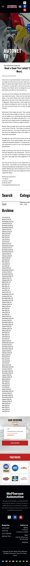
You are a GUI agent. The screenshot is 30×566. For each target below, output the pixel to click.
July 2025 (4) (5, 387)
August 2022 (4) (6, 316)
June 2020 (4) (6, 264)
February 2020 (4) (7, 256)
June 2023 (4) (6, 336)
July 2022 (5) (5, 314)
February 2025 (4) (7, 377)
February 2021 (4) (7, 280)
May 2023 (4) (5, 334)
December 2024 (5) (7, 373)
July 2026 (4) (5, 411)
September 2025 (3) (7, 391)
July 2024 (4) (5, 363)
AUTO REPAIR (6, 533)
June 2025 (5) (6, 385)
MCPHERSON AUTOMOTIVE (12, 65)
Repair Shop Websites (20, 551)
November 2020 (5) (7, 274)
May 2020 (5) (5, 262)
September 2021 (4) (7, 294)
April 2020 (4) (6, 260)
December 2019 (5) (7, 251)
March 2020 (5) (6, 258)
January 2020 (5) (6, 254)
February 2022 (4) (7, 304)
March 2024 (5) (6, 355)
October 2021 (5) (7, 296)
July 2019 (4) (5, 241)
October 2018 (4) (7, 223)
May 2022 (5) (5, 310)
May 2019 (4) (5, 237)
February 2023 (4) (7, 328)
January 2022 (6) (6, 302)
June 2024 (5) (6, 361)
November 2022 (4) (7, 322)
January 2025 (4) (6, 375)
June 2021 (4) (6, 288)
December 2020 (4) (7, 276)
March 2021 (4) (6, 282)
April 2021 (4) (6, 284)
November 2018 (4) (7, 225)
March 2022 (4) (6, 306)
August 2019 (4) (6, 243)
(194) (25, 204)
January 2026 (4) (6, 399)
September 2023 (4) (7, 342)
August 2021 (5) (6, 292)
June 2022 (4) (6, 312)
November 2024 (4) (7, 371)
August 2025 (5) (6, 389)
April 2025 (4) (6, 381)
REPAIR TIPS (6, 536)
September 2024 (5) (7, 367)
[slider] (15, 422)
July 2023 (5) (5, 338)
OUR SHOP (5, 528)
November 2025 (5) (7, 395)
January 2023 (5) (6, 326)
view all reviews (15, 443)
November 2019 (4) (7, 249)
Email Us (25, 542)
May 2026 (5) (5, 407)
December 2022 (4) (7, 324)
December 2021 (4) (7, 300)
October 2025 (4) (7, 393)
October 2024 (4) (7, 369)
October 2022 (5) (7, 320)
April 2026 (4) (6, 405)
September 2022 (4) (7, 318)
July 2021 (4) (5, 290)
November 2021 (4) (7, 298)
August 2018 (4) (6, 219)
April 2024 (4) (6, 356)
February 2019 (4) (7, 231)
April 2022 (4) (6, 308)
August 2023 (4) (6, 340)
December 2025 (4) (7, 397)
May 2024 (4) (5, 359)
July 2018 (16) (6, 217)
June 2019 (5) (6, 239)
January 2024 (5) (6, 351)
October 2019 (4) (7, 247)
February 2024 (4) (7, 352)
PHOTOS (5, 531)
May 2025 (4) (5, 383)
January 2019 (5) (6, 229)
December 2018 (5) (7, 227)
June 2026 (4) (6, 409)
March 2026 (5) (6, 403)
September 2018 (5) (7, 221)
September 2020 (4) (7, 270)
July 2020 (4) (5, 266)
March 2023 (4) (6, 330)
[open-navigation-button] (3, 6)
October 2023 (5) (7, 344)
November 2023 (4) (7, 346)
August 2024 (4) (6, 365)
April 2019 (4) (6, 235)
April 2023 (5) (6, 332)
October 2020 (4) (7, 272)
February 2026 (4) (7, 401)
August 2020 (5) (6, 268)
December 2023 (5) (7, 348)
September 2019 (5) (7, 245)
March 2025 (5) (6, 379)
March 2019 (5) (6, 233)
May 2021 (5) (5, 286)
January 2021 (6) (6, 278)
